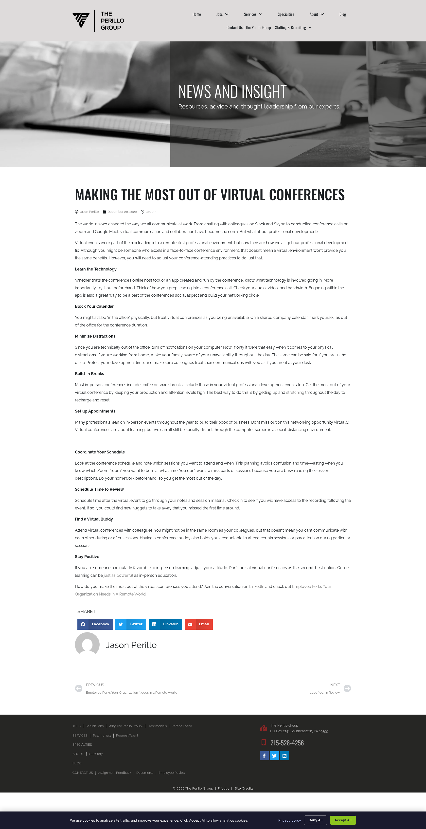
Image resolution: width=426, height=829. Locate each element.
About (314, 14)
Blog (342, 14)
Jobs (219, 14)
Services (250, 14)
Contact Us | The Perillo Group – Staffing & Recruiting (266, 27)
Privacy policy (289, 820)
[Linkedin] (284, 755)
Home (197, 14)
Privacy (223, 788)
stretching (295, 392)
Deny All (315, 820)
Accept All (343, 820)
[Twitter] (274, 755)
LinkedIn (256, 586)
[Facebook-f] (264, 755)
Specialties (286, 14)
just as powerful (118, 575)
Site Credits (244, 788)
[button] (95, 624)
